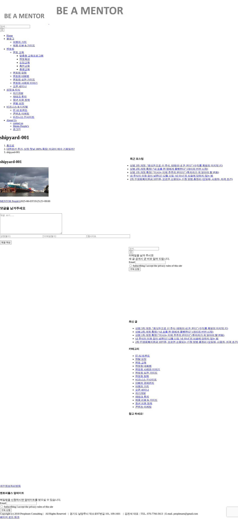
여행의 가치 (142, 386)
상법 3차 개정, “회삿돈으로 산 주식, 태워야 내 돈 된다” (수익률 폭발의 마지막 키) (181, 328)
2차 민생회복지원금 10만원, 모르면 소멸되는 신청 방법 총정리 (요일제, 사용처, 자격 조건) (186, 342)
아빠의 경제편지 (144, 383)
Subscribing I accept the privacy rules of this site (157, 265)
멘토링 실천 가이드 (146, 372)
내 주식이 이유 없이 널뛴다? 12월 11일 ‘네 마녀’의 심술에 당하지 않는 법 (176, 338)
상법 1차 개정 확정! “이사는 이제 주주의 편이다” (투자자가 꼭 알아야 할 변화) (179, 335)
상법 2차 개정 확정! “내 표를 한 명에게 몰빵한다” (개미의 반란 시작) (174, 331)
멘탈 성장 (140, 359)
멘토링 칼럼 (142, 376)
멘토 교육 (140, 362)
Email (132, 262)
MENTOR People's (10, 201)
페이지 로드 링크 (9, 517)
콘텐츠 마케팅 (143, 406)
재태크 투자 (142, 396)
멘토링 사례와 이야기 (147, 369)
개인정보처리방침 (10, 486)
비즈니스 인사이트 (146, 379)
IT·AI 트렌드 (142, 355)
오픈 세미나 (142, 389)
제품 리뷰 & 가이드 (146, 400)
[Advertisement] (183, 294)
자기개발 (140, 393)
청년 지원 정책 (143, 403)
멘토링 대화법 (143, 366)
